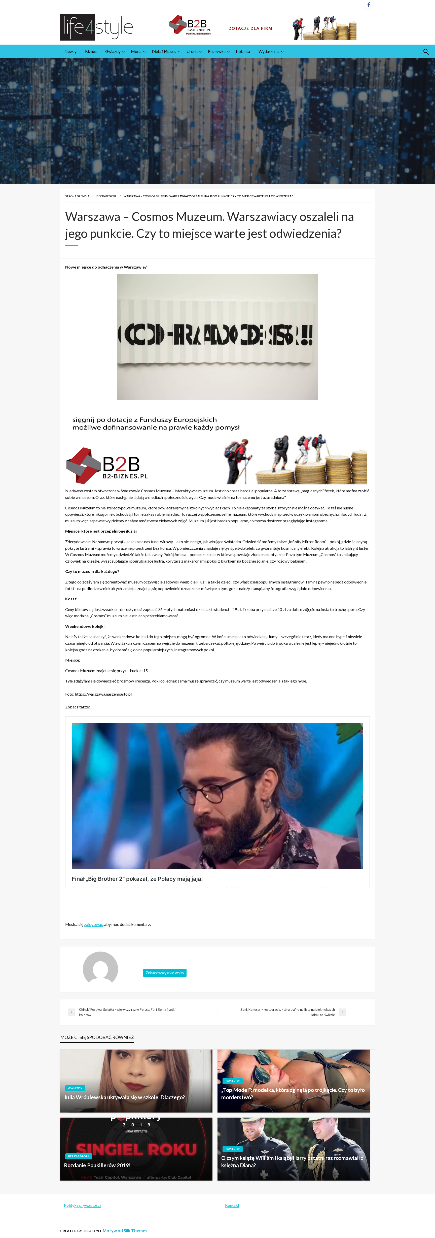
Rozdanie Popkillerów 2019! (97, 1165)
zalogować (93, 924)
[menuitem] (70, 51)
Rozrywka (217, 51)
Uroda (192, 51)
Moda (136, 51)
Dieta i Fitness (164, 51)
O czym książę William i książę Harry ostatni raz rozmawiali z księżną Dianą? (292, 1161)
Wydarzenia (269, 51)
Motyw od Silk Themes (125, 1230)
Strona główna (77, 196)
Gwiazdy (113, 51)
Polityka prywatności (82, 1205)
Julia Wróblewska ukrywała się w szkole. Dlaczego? (124, 1097)
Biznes (91, 51)
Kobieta (243, 51)
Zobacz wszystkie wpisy (165, 973)
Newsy (70, 51)
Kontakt (232, 1205)
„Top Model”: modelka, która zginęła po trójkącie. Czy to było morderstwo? (293, 1093)
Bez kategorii (106, 196)
